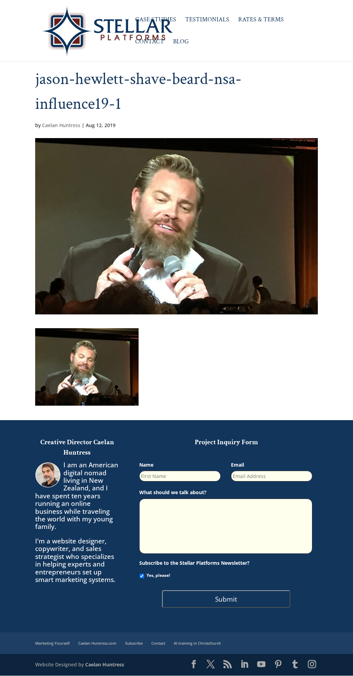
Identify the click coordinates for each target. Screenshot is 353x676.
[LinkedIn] (244, 664)
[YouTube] (261, 664)
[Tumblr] (295, 664)
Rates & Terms (261, 20)
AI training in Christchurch (197, 643)
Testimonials (207, 20)
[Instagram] (312, 664)
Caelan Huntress (61, 125)
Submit (226, 599)
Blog (181, 42)
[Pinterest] (278, 664)
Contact (149, 42)
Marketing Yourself (52, 643)
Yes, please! (158, 575)
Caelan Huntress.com (97, 643)
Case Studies (155, 20)
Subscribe (134, 643)
